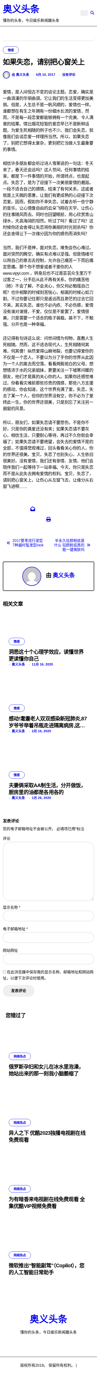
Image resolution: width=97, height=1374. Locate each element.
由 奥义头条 (20, 74)
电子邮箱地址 (15, 929)
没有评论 (68, 74)
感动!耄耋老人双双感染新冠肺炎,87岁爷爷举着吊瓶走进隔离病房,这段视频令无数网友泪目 (48, 725)
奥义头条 (21, 9)
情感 (11, 50)
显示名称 (11, 907)
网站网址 (10, 951)
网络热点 (20, 1056)
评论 (6, 839)
